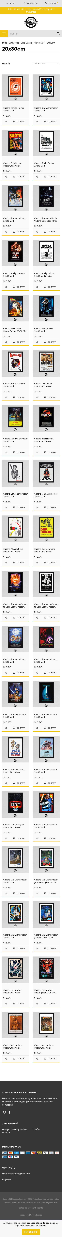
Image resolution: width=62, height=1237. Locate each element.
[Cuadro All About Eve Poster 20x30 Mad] (6, 562)
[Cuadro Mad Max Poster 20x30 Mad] (37, 507)
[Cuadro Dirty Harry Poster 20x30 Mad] (6, 507)
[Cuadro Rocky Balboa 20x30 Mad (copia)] (37, 287)
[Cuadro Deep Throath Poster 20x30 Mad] (37, 562)
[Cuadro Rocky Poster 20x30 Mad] (37, 177)
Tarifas (36, 1129)
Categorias (14, 42)
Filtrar (5, 63)
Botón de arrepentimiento (31, 1208)
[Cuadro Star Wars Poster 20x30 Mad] (37, 121)
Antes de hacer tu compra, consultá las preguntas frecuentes (31, 10)
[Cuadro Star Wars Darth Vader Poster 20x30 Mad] (37, 232)
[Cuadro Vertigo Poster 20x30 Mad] (6, 121)
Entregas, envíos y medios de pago (14, 1130)
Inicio (4, 42)
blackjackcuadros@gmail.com (16, 1173)
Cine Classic (26, 42)
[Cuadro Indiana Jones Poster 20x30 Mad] (6, 1059)
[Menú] (4, 33)
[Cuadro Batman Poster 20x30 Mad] (6, 397)
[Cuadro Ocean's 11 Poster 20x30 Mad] (37, 397)
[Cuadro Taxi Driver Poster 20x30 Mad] (6, 452)
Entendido (31, 1232)
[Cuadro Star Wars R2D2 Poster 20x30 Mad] (6, 783)
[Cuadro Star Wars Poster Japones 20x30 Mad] (37, 948)
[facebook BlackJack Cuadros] (9, 1112)
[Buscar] (58, 33)
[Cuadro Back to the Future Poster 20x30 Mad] (6, 342)
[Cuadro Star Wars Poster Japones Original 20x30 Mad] (37, 893)
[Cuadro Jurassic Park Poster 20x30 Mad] (37, 452)
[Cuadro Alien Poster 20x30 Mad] (37, 342)
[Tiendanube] (31, 1215)
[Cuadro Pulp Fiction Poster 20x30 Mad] (6, 177)
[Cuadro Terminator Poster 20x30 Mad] (6, 1003)
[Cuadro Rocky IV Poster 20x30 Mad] (6, 287)
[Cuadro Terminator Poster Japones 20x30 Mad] (37, 1003)
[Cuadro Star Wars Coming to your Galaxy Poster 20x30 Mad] (6, 618)
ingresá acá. (52, 1202)
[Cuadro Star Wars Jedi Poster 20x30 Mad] (6, 838)
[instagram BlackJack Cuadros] (4, 1112)
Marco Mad (39, 42)
